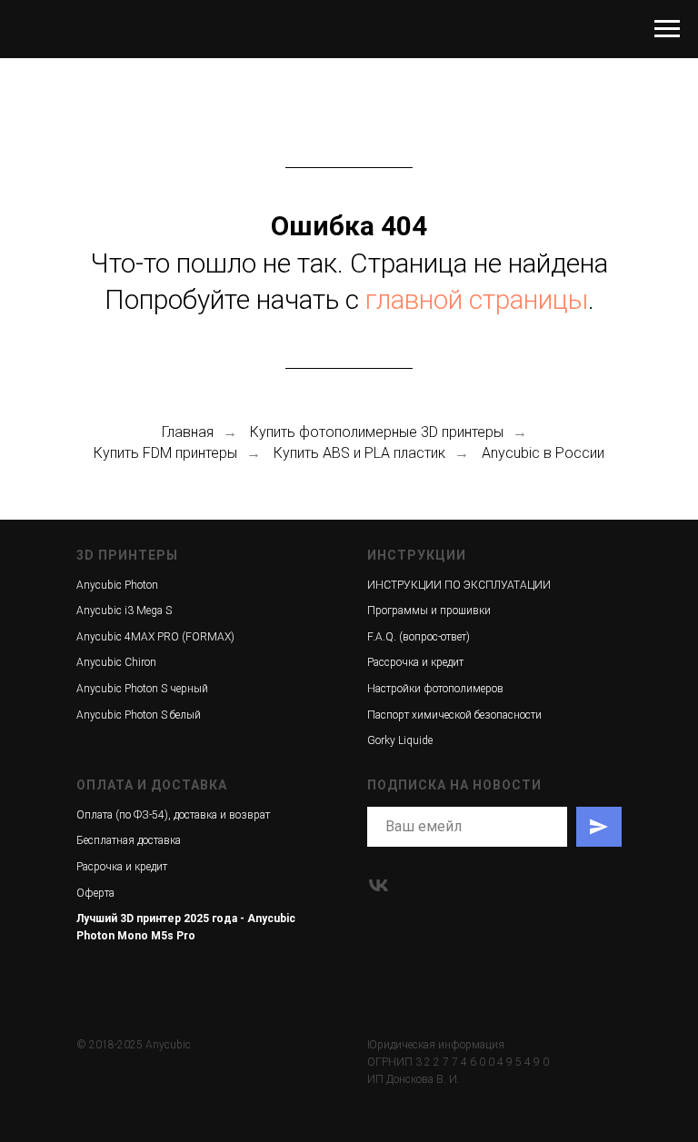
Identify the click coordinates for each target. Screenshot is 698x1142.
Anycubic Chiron (116, 662)
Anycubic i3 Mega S (124, 610)
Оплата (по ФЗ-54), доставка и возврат (173, 815)
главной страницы (476, 299)
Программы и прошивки (429, 610)
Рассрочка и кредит (415, 662)
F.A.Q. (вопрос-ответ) (418, 637)
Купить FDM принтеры (165, 453)
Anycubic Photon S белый (138, 715)
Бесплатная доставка (128, 840)
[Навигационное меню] (667, 29)
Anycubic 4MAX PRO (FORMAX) (155, 637)
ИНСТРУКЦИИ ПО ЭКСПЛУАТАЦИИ (459, 585)
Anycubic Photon (117, 585)
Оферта (95, 893)
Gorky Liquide (400, 740)
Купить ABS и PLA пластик (359, 453)
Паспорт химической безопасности (454, 715)
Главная (188, 432)
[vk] (378, 885)
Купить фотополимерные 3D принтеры (377, 432)
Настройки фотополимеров (435, 688)
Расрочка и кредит (121, 866)
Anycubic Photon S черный (142, 688)
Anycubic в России (543, 453)
